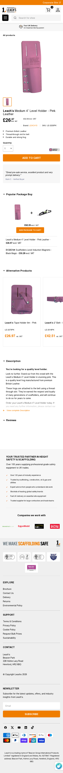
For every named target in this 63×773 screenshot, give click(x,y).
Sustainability (9, 637)
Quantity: (7, 142)
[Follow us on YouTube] (19, 727)
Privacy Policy (9, 625)
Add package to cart (30, 230)
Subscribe (31, 714)
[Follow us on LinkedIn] (26, 727)
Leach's (33, 125)
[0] (48, 10)
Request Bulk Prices (12, 633)
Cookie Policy (9, 629)
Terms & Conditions (12, 621)
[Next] (57, 311)
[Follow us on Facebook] (5, 727)
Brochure (7, 588)
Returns (6, 601)
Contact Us (8, 593)
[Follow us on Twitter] (12, 727)
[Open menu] (5, 18)
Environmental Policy (12, 605)
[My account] (58, 10)
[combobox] (36, 18)
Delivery (6, 597)
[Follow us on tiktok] (32, 727)
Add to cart (31, 158)
